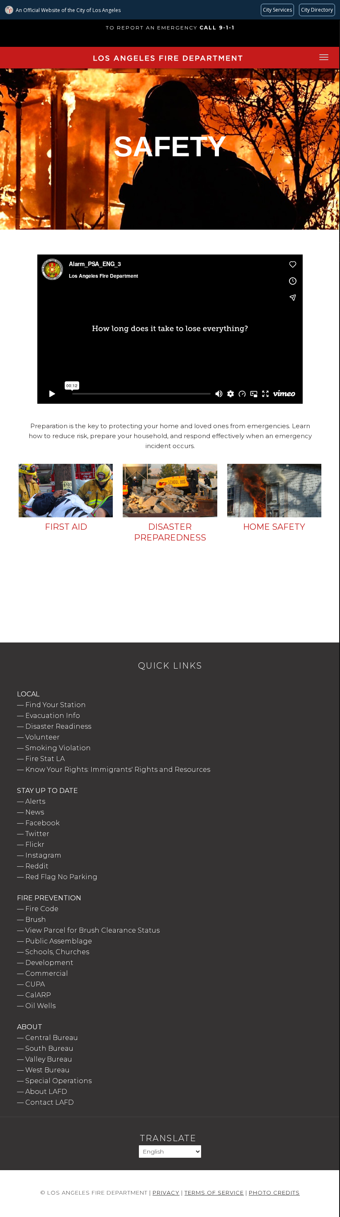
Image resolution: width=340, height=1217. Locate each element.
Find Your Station (55, 705)
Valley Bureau (48, 1059)
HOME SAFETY (274, 527)
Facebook (42, 823)
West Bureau (47, 1070)
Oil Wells (40, 1006)
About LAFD (46, 1092)
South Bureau (49, 1048)
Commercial (46, 973)
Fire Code (41, 909)
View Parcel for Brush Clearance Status (92, 930)
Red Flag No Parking (61, 877)
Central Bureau (51, 1038)
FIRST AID (66, 527)
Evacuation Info (52, 716)
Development (49, 963)
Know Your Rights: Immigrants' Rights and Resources (117, 769)
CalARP (38, 995)
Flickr (34, 845)
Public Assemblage (58, 941)
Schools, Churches (57, 952)
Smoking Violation (58, 748)
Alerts (35, 801)
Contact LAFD (49, 1102)
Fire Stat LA (45, 759)
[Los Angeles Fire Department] (167, 62)
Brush (35, 920)
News (34, 812)
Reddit (37, 866)
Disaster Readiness (58, 726)
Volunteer (42, 737)
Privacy (166, 1192)
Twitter (37, 834)
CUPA (35, 984)
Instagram (43, 855)
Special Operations (58, 1081)
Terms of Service (214, 1192)
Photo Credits (274, 1192)
